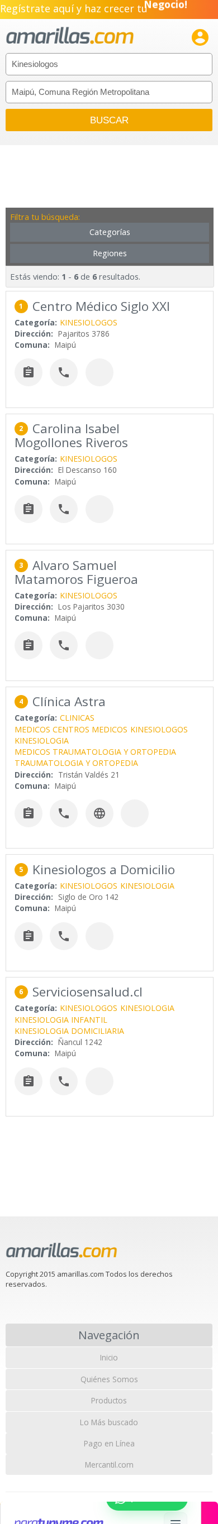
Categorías (109, 232)
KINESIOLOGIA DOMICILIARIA (69, 1030)
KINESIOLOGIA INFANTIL (61, 1019)
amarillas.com (70, 36)
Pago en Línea (109, 1443)
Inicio (109, 1357)
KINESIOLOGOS (88, 322)
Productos (109, 1400)
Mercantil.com (109, 1464)
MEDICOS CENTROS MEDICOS (71, 729)
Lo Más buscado (109, 1422)
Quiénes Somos (109, 1379)
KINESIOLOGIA (42, 740)
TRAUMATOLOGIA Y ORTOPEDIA (76, 763)
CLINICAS (77, 717)
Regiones (110, 253)
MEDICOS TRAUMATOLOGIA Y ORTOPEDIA (95, 751)
